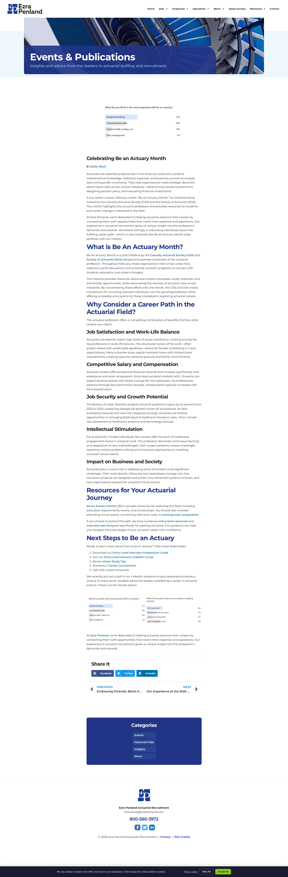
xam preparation (180, 514)
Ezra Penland (99, 635)
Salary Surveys (237, 8)
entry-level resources (173, 521)
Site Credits (182, 837)
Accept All (223, 871)
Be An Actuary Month (101, 506)
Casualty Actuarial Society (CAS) (172, 255)
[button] (102, 673)
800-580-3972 (144, 819)
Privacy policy (191, 871)
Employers (178, 8)
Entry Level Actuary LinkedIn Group (128, 557)
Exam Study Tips (114, 561)
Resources (256, 8)
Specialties (199, 8)
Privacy (165, 837)
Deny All (206, 871)
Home (150, 8)
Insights (139, 749)
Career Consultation (122, 565)
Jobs (161, 8)
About (217, 8)
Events (139, 735)
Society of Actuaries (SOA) (104, 259)
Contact (274, 8)
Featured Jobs (144, 742)
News (138, 756)
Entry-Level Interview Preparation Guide (140, 552)
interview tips (96, 525)
